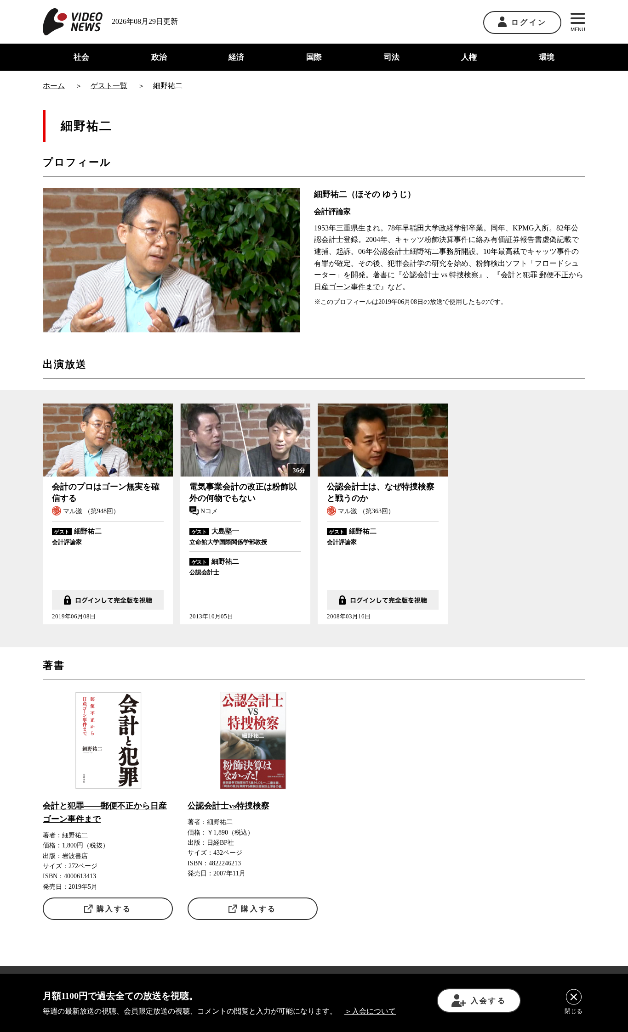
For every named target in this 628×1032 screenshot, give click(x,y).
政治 (159, 57)
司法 (392, 57)
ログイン (529, 22)
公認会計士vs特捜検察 (228, 805)
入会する (488, 1000)
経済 (236, 57)
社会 (81, 57)
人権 (469, 57)
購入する (114, 909)
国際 (314, 57)
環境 (546, 57)
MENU (578, 29)
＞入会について (370, 1011)
